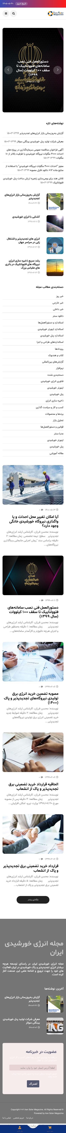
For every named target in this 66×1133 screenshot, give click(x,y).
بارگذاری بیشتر (33, 899)
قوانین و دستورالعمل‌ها (52, 427)
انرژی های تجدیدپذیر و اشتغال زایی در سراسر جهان (23, 240)
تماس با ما (7, 1117)
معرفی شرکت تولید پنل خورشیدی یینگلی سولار (40, 142)
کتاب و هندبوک (55, 355)
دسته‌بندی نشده (55, 375)
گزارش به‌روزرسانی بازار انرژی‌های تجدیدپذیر (41, 133)
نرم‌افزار (59, 368)
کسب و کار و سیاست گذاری (49, 407)
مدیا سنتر (58, 433)
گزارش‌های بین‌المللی (52, 362)
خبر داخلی (58, 309)
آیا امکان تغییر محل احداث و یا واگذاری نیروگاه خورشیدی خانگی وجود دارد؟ (33, 521)
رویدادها (59, 349)
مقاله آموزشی (56, 453)
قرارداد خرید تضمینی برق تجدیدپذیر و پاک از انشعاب (30, 868)
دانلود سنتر (58, 316)
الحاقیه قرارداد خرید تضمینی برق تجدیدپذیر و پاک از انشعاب (33, 786)
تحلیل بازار (58, 420)
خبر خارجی (57, 303)
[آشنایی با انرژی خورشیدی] (55, 223)
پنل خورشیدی (56, 394)
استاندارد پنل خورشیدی (51, 335)
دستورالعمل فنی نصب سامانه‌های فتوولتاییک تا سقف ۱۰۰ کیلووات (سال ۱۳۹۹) (33, 68)
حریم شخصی (18, 1117)
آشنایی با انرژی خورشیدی (26, 217)
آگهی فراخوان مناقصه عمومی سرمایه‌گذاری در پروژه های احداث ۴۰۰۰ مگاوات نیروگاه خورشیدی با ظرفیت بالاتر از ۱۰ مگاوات (34, 154)
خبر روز (59, 296)
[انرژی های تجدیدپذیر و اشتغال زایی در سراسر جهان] (55, 245)
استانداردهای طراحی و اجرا (50, 342)
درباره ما (29, 1117)
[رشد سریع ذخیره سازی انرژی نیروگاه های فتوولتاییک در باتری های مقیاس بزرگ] (55, 267)
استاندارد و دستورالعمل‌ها (50, 322)
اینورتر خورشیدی (55, 388)
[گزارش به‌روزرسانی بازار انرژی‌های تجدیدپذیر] (55, 201)
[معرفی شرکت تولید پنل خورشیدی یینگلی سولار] (55, 1026)
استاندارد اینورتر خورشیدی (50, 329)
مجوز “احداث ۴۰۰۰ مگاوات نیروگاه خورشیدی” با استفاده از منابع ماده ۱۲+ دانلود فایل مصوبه (34, 168)
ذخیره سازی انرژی (54, 400)
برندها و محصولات (54, 414)
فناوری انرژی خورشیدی (52, 381)
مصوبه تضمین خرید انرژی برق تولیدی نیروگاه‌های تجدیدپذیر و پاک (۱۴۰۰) (31, 698)
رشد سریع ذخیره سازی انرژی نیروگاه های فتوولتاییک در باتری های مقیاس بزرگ (22, 264)
